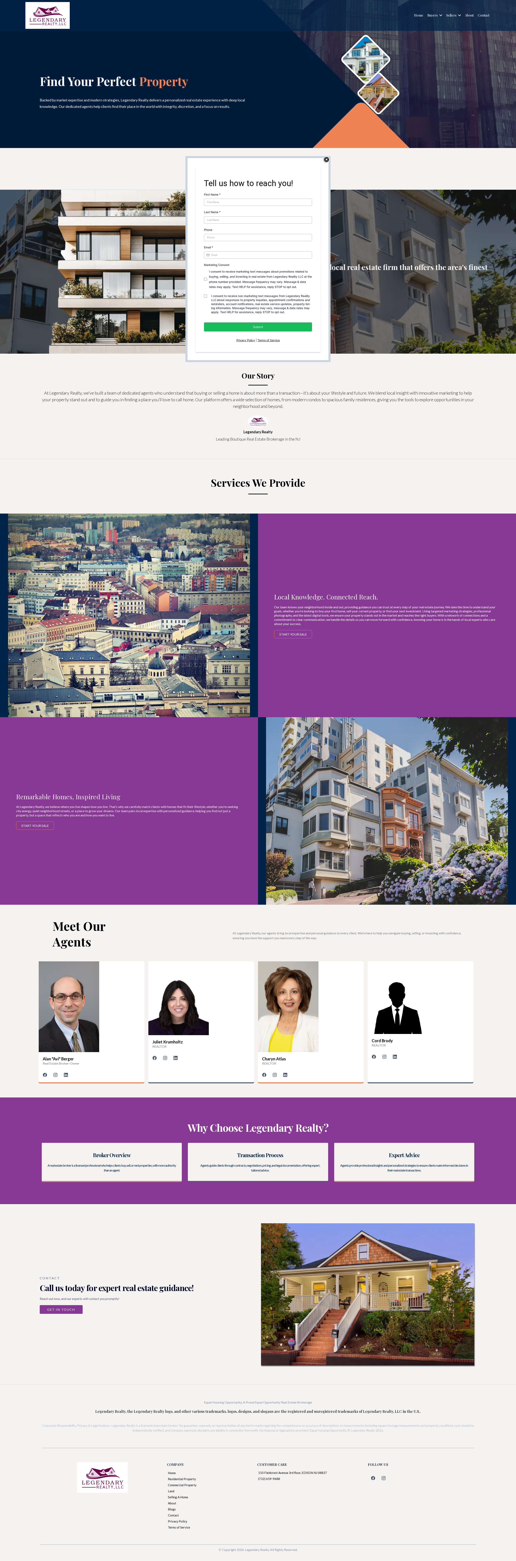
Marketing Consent (216, 265)
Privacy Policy (245, 340)
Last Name (212, 212)
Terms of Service (269, 340)
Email (208, 247)
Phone (208, 229)
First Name (212, 194)
